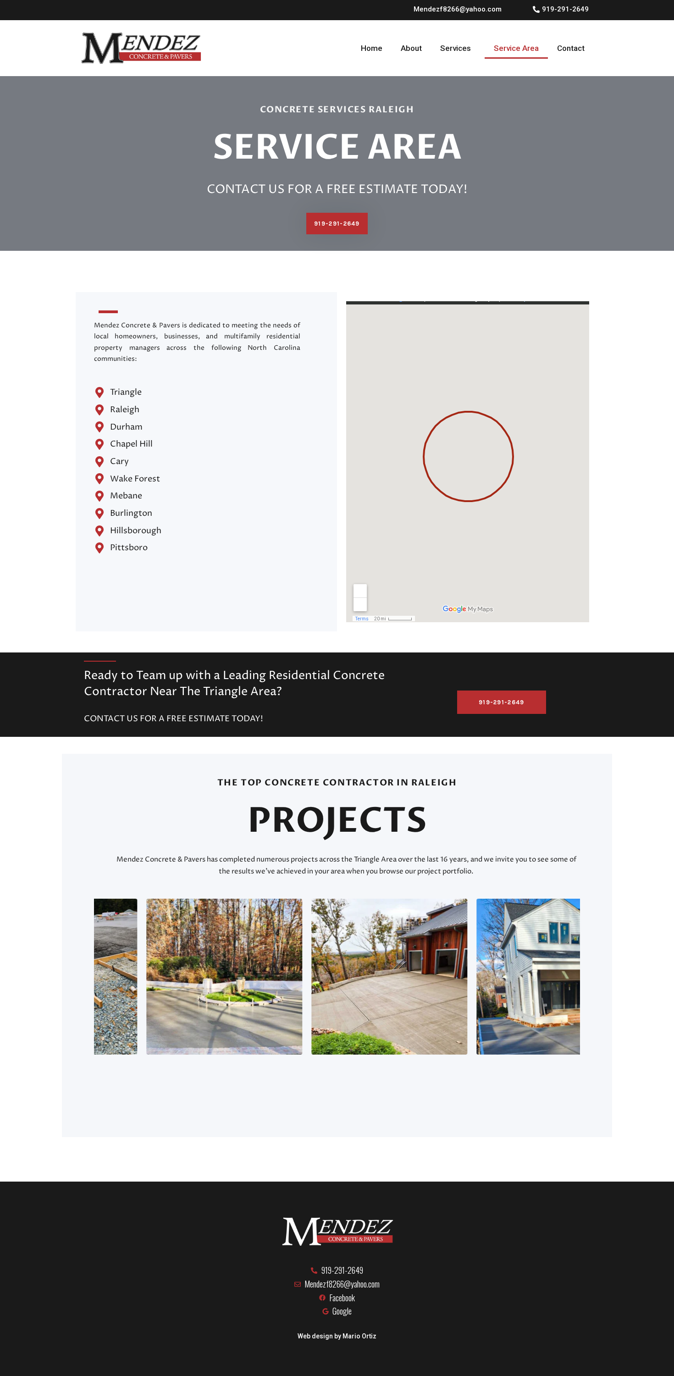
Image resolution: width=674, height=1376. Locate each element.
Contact (571, 48)
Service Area (516, 48)
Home (371, 48)
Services (455, 48)
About (411, 48)
